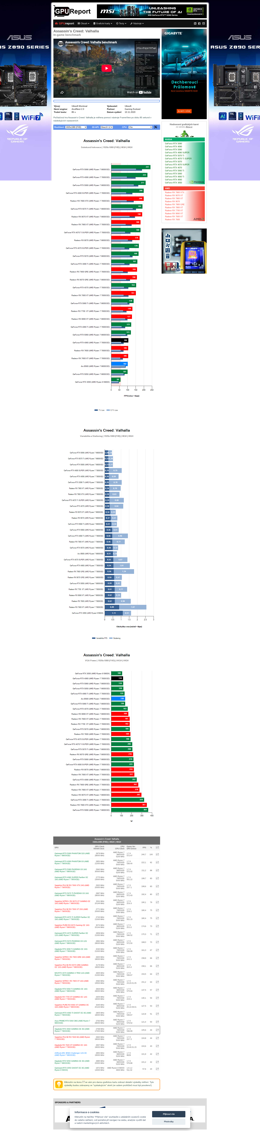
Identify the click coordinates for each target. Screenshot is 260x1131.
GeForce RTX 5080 (173, 149)
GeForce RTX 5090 (173, 143)
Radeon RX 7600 (172, 219)
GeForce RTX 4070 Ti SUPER (178, 158)
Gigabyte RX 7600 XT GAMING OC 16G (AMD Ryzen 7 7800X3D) (71, 1046)
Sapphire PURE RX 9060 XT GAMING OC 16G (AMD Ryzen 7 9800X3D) (72, 1006)
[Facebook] (199, 23)
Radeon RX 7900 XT (174, 198)
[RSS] (195, 23)
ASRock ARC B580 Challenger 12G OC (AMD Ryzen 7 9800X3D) (71, 1054)
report (66, 23)
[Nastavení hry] (155, 127)
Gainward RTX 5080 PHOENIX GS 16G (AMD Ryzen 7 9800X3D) (71, 870)
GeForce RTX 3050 (173, 183)
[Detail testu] (157, 855)
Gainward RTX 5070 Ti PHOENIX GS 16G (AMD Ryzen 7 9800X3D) (72, 894)
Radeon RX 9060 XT (174, 213)
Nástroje (137, 23)
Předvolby (169, 1121)
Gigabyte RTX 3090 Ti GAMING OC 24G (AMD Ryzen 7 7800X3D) (71, 950)
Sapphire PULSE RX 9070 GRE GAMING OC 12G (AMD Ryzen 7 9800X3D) (71, 966)
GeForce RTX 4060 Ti (174, 177)
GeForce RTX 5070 (173, 161)
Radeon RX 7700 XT (174, 210)
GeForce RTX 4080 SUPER (177, 152)
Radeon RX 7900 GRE (175, 204)
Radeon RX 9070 (172, 201)
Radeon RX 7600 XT (174, 216)
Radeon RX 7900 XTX (174, 192)
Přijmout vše (169, 1114)
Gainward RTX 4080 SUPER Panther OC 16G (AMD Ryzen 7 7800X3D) (71, 878)
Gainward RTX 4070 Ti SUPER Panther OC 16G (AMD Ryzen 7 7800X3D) (72, 918)
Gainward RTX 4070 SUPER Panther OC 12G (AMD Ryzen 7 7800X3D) (71, 934)
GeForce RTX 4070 (173, 168)
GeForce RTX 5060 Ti (174, 171)
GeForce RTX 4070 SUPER (177, 165)
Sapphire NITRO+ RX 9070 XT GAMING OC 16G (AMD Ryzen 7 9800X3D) (72, 902)
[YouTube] (204, 23)
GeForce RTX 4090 (173, 146)
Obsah (84, 23)
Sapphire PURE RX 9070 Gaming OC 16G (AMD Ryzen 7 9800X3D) (72, 926)
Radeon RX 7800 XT (174, 207)
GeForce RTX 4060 (173, 180)
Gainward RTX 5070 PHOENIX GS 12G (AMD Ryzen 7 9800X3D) (71, 942)
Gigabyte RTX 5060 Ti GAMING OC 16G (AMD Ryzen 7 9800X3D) (71, 990)
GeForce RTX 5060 (173, 174)
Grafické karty (103, 23)
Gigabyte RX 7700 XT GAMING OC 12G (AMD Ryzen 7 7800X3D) (71, 998)
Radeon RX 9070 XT (174, 195)
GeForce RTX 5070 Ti (174, 155)
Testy (121, 23)
